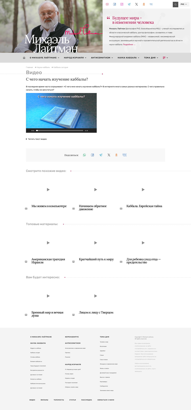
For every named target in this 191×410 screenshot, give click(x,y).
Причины (67, 352)
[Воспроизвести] (29, 130)
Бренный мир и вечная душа (47, 313)
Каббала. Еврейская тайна (144, 206)
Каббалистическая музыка (37, 383)
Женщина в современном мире (109, 364)
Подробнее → (129, 44)
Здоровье (102, 350)
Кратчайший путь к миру (96, 259)
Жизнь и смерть (104, 368)
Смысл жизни (104, 359)
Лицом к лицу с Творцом (96, 312)
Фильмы (44, 400)
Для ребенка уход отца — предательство (143, 260)
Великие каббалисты (36, 361)
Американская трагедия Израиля (48, 260)
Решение (67, 357)
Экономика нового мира (106, 390)
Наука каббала (127, 58)
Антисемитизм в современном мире (75, 348)
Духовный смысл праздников (108, 372)
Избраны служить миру (71, 387)
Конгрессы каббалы (35, 379)
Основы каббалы (35, 357)
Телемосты (59, 400)
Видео (32, 400)
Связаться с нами (105, 400)
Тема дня (150, 58)
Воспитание (103, 346)
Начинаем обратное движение (92, 207)
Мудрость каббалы (35, 348)
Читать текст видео (37, 139)
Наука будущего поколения (38, 366)
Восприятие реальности (37, 370)
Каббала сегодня (35, 352)
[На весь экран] (94, 130)
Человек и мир (104, 342)
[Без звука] (90, 130)
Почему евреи (69, 373)
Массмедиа (86, 400)
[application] (61, 113)
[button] (61, 112)
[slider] (59, 130)
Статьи (72, 400)
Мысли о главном (105, 377)
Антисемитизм (101, 58)
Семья (102, 355)
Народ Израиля (74, 58)
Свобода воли (104, 386)
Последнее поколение (71, 382)
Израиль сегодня (70, 378)
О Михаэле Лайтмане (43, 58)
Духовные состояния (36, 374)
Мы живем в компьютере (49, 206)
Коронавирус (72, 337)
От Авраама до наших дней (73, 369)
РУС (182, 4)
